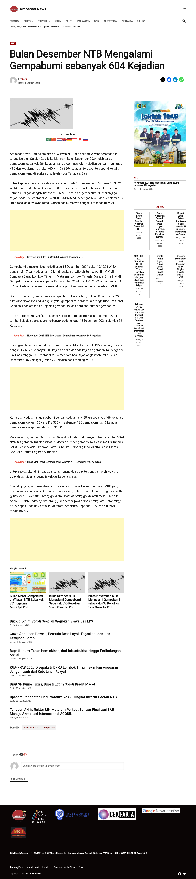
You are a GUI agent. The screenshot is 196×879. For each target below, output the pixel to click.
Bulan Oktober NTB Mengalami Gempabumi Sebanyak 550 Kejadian (65, 599)
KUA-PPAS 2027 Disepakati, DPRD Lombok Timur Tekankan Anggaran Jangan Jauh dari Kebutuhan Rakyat (64, 669)
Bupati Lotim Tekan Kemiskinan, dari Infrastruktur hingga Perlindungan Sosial (65, 653)
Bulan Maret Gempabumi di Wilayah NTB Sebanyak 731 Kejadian (27, 599)
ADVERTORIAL (111, 21)
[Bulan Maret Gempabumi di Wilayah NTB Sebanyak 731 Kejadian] (28, 582)
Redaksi (46, 867)
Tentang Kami (16, 867)
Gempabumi (49, 727)
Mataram (60, 159)
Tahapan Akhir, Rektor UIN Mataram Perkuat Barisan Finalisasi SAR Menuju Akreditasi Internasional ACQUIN (62, 712)
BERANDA (15, 21)
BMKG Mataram (31, 727)
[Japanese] (80, 139)
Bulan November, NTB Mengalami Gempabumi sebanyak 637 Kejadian (104, 599)
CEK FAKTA (127, 21)
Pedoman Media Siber (64, 867)
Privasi (82, 867)
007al (24, 78)
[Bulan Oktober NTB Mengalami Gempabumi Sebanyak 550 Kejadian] (67, 582)
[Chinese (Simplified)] (54, 139)
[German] (69, 139)
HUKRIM (57, 21)
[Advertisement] (67, 231)
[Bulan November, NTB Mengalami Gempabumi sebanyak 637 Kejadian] (106, 582)
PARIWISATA (83, 21)
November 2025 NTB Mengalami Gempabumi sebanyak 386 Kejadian (156, 184)
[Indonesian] (74, 139)
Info (18, 27)
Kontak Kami (33, 867)
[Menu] (184, 9)
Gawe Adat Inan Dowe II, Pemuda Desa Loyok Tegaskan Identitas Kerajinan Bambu (60, 636)
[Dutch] (59, 139)
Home (12, 27)
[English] (64, 139)
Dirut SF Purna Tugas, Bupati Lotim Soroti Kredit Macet (52, 684)
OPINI (96, 21)
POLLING (141, 21)
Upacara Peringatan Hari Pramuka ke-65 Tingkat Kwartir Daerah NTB (63, 697)
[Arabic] (48, 139)
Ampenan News (33, 9)
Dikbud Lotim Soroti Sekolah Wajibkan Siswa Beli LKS (51, 621)
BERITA (27, 21)
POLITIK (69, 21)
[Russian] (85, 139)
